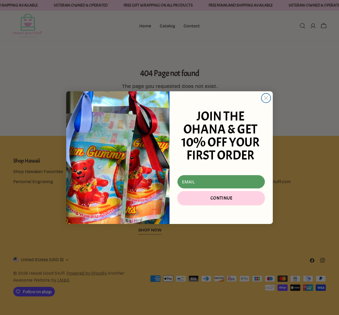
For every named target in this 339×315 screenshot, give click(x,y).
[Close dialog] (266, 98)
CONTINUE (221, 198)
